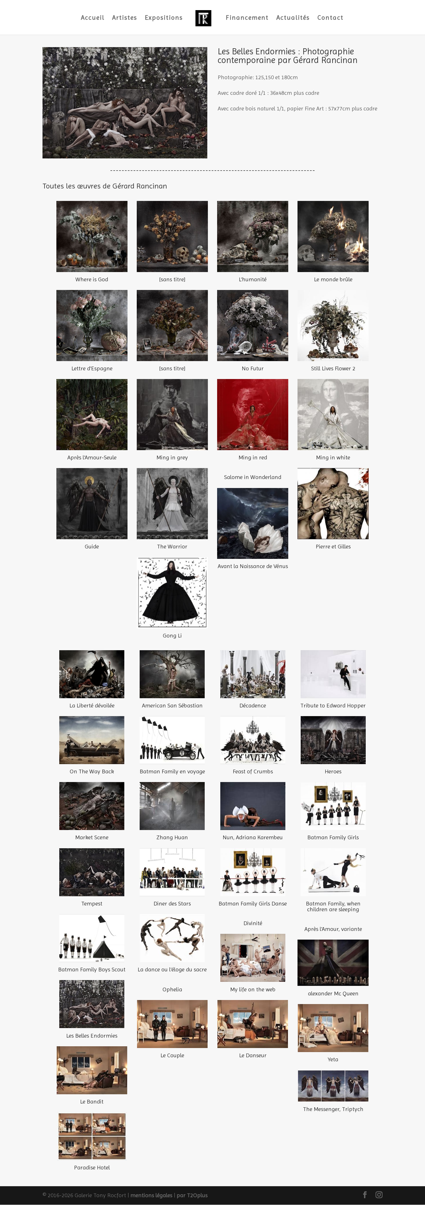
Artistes (124, 18)
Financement (247, 18)
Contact (330, 18)
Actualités (293, 18)
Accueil (92, 18)
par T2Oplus (192, 1195)
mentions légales (151, 1195)
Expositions (164, 18)
